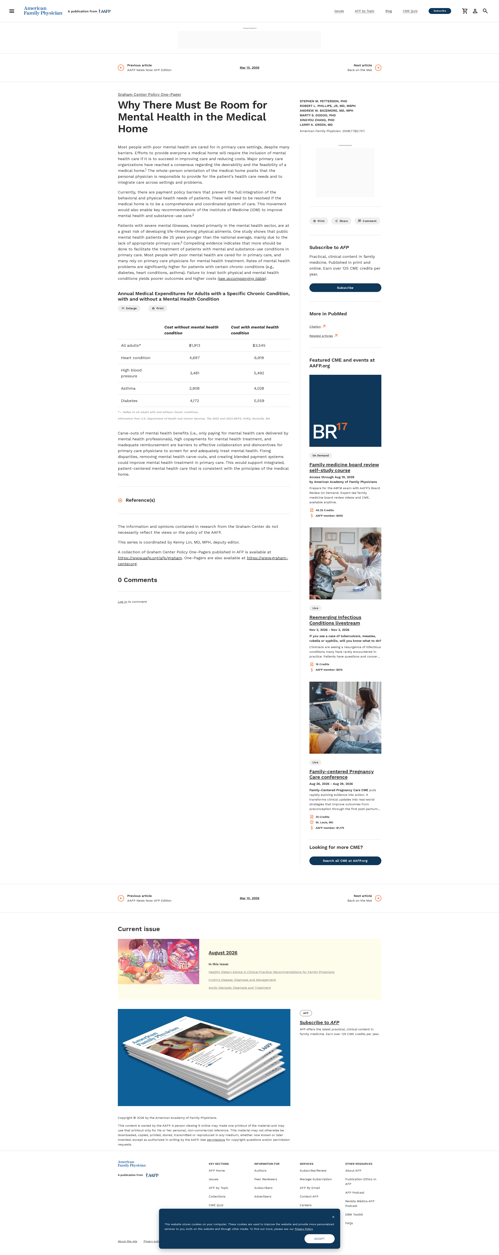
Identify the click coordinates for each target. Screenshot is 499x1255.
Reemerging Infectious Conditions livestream (335, 620)
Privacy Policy (304, 1228)
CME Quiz (410, 11)
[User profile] (475, 11)
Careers (306, 1205)
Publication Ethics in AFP (360, 1181)
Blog (388, 11)
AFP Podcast (354, 1192)
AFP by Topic (364, 11)
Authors (260, 1170)
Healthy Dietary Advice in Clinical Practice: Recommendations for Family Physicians (271, 972)
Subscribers (263, 1188)
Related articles (321, 336)
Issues (339, 11)
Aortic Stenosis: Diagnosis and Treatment (240, 988)
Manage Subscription (316, 1179)
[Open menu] (11, 11)
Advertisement (249, 28)
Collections (217, 1196)
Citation (315, 326)
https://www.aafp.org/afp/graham (150, 557)
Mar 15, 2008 (249, 67)
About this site (127, 1241)
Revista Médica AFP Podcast (359, 1203)
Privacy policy (153, 1241)
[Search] (485, 11)
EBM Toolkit (354, 1214)
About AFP (353, 1170)
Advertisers (262, 1196)
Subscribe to (319, 1022)
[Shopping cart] (465, 11)
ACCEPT (319, 1238)
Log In (122, 602)
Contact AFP (309, 1196)
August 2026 (223, 952)
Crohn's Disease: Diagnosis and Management (242, 980)
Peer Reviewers (265, 1179)
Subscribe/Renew (313, 1170)
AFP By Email (310, 1188)
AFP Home (217, 1170)
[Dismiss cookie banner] (333, 1216)
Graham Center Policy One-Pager (149, 94)
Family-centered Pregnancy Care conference (341, 774)
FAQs (349, 1223)
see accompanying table (242, 278)
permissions (216, 1140)
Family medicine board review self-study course (344, 467)
